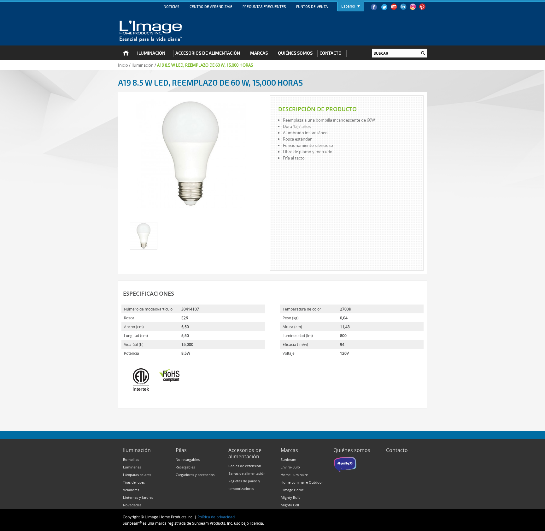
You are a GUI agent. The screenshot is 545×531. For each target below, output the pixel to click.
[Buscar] (423, 53)
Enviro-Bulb (290, 467)
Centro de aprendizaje (211, 6)
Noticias (171, 6)
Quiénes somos (351, 450)
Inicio (123, 65)
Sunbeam (288, 459)
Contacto (397, 450)
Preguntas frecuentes (264, 6)
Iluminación (143, 65)
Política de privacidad (216, 516)
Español (348, 6)
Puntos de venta (312, 6)
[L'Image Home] (151, 31)
